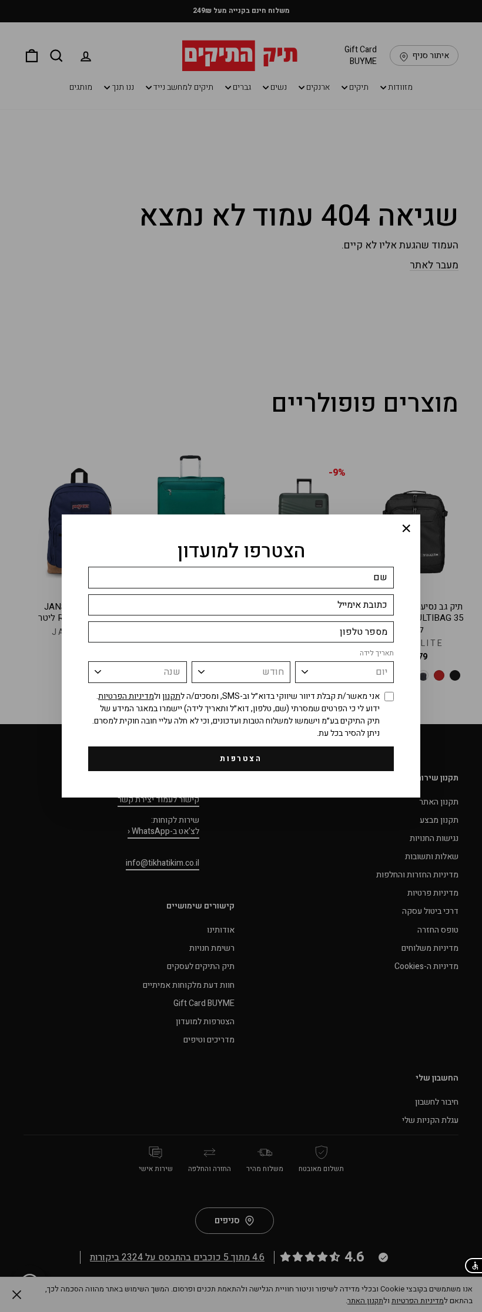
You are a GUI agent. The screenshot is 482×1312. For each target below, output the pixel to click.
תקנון (171, 696)
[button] (473, 1265)
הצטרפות (241, 758)
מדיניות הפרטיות (126, 696)
